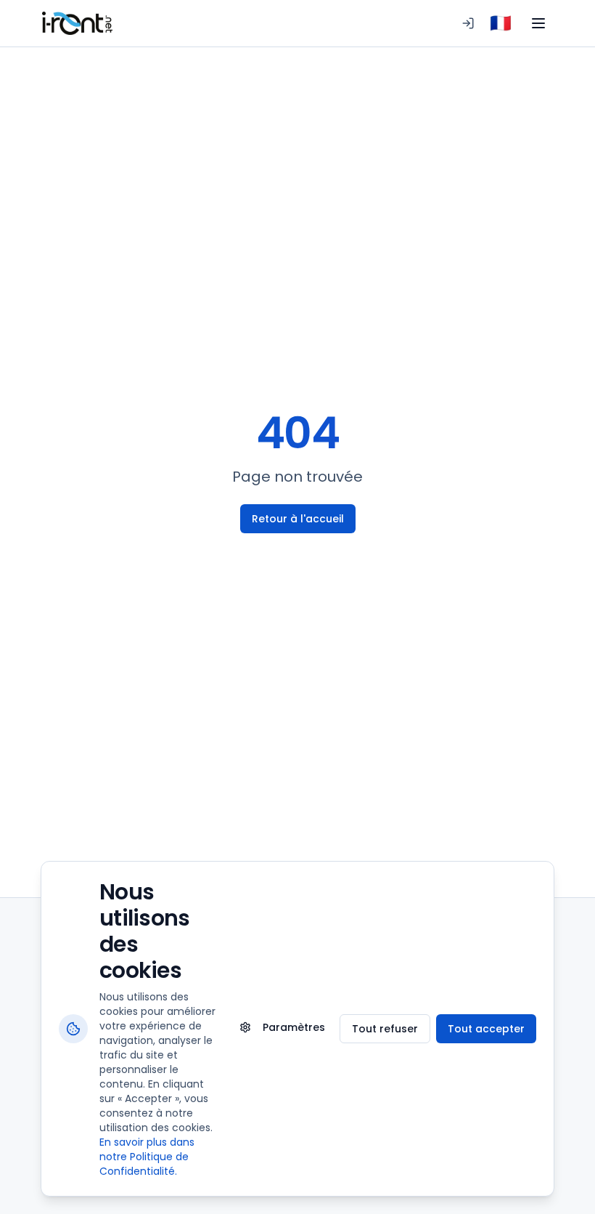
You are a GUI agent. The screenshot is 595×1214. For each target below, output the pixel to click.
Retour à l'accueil (298, 518)
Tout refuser (385, 1028)
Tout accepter (486, 1028)
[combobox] (500, 23)
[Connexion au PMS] (468, 23)
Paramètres (294, 1027)
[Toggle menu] (538, 23)
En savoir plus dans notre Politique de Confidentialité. (146, 1156)
